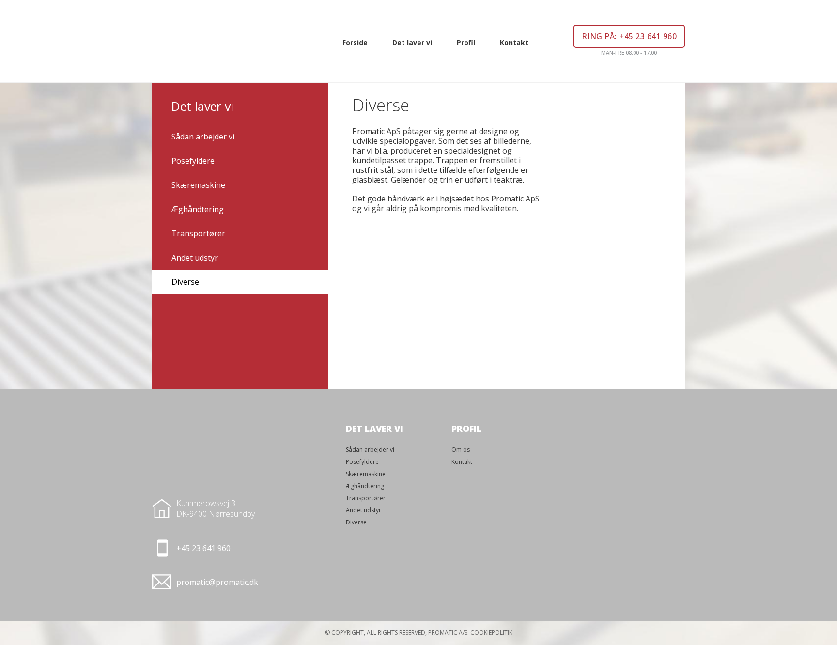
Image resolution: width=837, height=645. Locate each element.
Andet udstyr (194, 257)
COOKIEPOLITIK (491, 633)
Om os (460, 449)
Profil (466, 42)
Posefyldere (193, 160)
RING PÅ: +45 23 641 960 (629, 36)
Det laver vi (412, 42)
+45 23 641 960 (203, 548)
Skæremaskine (198, 185)
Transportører (198, 233)
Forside (355, 42)
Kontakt (514, 42)
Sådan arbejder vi (202, 136)
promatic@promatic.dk (217, 582)
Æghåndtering (197, 209)
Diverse (185, 281)
